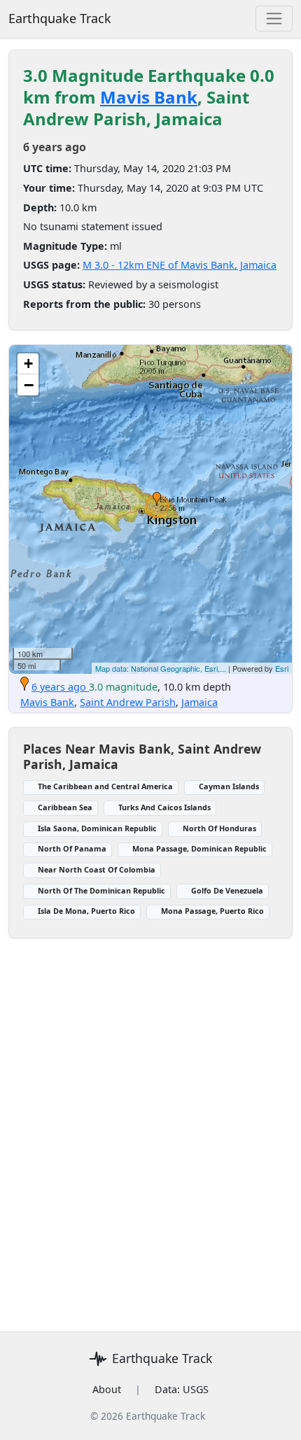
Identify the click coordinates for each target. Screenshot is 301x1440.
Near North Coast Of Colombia (96, 869)
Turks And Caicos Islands (164, 807)
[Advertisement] (150, 1126)
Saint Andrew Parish (128, 702)
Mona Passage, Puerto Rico (212, 910)
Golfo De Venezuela (227, 890)
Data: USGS (182, 1389)
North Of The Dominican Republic (101, 890)
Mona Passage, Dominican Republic (199, 848)
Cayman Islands (229, 786)
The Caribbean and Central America (105, 786)
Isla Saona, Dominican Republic (97, 828)
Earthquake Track (59, 18)
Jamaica (199, 702)
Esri (281, 668)
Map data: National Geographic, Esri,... (160, 668)
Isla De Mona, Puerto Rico (86, 910)
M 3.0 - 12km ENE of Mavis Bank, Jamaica (179, 264)
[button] (157, 499)
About (106, 1389)
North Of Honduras (219, 828)
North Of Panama (72, 848)
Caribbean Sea (65, 807)
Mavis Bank (148, 96)
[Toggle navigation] (274, 18)
